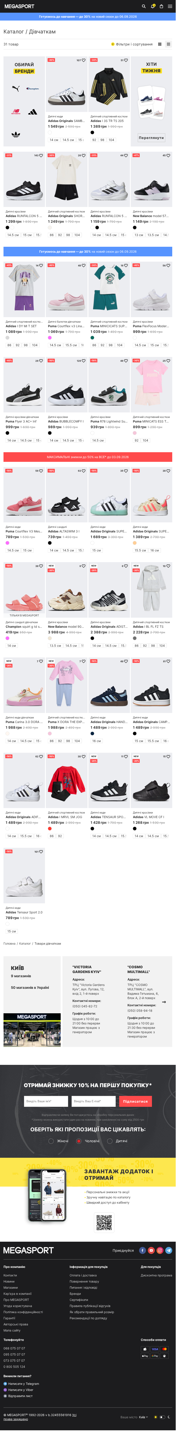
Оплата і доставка (83, 1275)
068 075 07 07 (14, 1348)
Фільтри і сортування (132, 44)
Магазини (10, 1287)
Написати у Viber (20, 1390)
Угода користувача (17, 1306)
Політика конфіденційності (23, 1312)
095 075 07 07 (14, 1354)
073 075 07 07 (14, 1360)
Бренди (75, 1293)
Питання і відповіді (83, 1287)
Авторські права (15, 1324)
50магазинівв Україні (30, 987)
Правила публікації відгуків (90, 1306)
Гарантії (9, 1318)
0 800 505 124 (14, 1366)
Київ (142, 1417)
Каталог (13, 31)
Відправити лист (20, 1396)
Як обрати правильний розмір (92, 1312)
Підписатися (135, 1101)
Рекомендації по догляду (88, 1318)
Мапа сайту (12, 1330)
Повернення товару (84, 1281)
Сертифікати (79, 1300)
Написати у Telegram (23, 1383)
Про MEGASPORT (16, 1300)
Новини (8, 1281)
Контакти (10, 1275)
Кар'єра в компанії (17, 1293)
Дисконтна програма (156, 1275)
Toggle (162, 1417)
